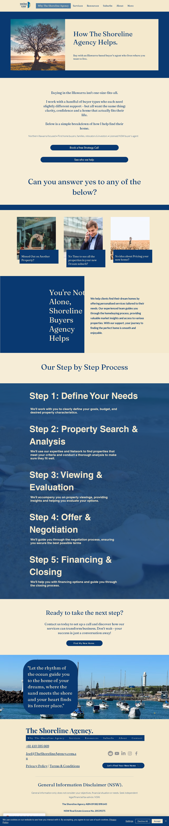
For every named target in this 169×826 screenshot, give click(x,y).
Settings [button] (129, 821)
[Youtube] (116, 753)
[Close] (165, 821)
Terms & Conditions (65, 766)
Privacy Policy (37, 766)
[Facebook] (136, 753)
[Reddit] (110, 753)
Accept (157, 821)
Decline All (143, 821)
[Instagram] (129, 753)
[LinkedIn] (123, 753)
